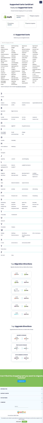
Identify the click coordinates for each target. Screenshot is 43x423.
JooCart (13, 61)
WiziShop (34, 64)
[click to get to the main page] (21, 412)
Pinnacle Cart (25, 61)
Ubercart (35, 56)
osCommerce (25, 56)
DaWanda (3, 76)
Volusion (34, 59)
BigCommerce (4, 61)
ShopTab (24, 74)
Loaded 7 (13, 69)
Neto (23, 47)
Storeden (35, 47)
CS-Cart (3, 67)
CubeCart (3, 72)
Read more (18, 421)
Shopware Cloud (25, 78)
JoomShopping (14, 62)
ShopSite (24, 72)
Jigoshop (13, 59)
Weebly (34, 61)
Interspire (13, 57)
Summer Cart (36, 49)
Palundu (23, 59)
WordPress (35, 67)
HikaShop (13, 56)
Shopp (23, 71)
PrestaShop (24, 64)
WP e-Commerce (36, 72)
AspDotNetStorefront (5, 57)
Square (23, 81)
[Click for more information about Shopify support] (8, 17)
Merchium (13, 74)
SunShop (34, 51)
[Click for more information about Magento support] (35, 17)
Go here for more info (21, 86)
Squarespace (25, 83)
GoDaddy (13, 52)
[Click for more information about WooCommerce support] (22, 17)
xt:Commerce (36, 76)
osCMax (23, 54)
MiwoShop (13, 81)
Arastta (2, 56)
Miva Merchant (14, 78)
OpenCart (24, 52)
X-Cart (34, 74)
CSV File (2, 69)
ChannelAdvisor (4, 64)
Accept (24, 421)
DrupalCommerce (5, 79)
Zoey (34, 82)
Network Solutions (26, 49)
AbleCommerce (4, 49)
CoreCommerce (4, 66)
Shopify (23, 67)
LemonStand (14, 64)
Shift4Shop (24, 66)
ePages (13, 47)
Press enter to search (5, 405)
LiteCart (13, 67)
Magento (13, 72)
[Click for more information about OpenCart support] (30, 24)
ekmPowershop (14, 46)
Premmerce (24, 62)
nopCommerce (25, 51)
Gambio (13, 51)
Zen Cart (34, 81)
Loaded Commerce (15, 71)
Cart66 (2, 62)
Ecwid (2, 84)
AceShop (3, 51)
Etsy (12, 49)
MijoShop (13, 76)
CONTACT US (21, 381)
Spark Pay (24, 79)
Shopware (24, 76)
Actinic (2, 52)
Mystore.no (24, 46)
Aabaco (2, 47)
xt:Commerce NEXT (37, 77)
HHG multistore (14, 54)
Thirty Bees (35, 52)
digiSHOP (3, 78)
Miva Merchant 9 (15, 79)
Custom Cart (4, 74)
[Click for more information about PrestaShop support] (13, 24)
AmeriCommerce (5, 54)
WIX (33, 62)
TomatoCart (35, 54)
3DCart (2, 46)
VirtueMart (35, 57)
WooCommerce (36, 66)
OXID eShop (24, 57)
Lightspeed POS (14, 66)
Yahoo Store (35, 79)
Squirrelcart (35, 46)
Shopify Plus (24, 69)
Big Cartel (3, 59)
